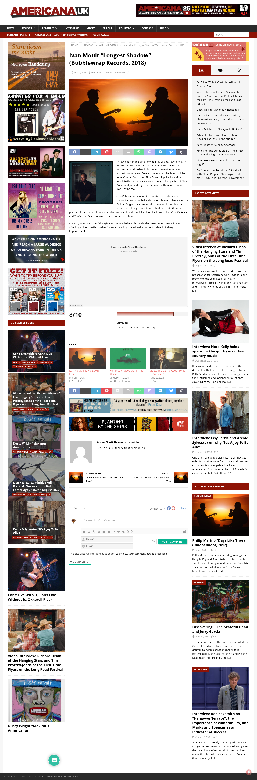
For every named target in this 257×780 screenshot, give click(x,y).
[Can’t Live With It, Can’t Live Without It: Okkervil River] (36, 351)
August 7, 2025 (202, 737)
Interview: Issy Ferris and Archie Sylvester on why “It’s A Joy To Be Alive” (220, 442)
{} (128, 531)
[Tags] (220, 70)
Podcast (147, 28)
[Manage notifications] (249, 772)
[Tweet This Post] (85, 152)
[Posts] (201, 70)
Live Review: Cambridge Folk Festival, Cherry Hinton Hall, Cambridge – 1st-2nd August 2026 (36, 486)
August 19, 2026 (203, 452)
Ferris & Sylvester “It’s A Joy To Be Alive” (35, 531)
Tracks (107, 28)
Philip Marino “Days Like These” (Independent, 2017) (219, 542)
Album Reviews (117, 72)
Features (48, 28)
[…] (194, 290)
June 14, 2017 (202, 549)
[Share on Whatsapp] (139, 152)
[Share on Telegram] (160, 152)
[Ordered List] (103, 532)
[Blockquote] (113, 532)
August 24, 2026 (203, 360)
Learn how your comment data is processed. (142, 553)
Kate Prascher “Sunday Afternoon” (217, 144)
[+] (133, 531)
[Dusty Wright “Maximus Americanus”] (36, 436)
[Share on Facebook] (74, 152)
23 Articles (133, 442)
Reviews (26, 28)
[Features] (220, 601)
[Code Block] (118, 532)
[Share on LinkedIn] (96, 152)
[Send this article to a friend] (117, 152)
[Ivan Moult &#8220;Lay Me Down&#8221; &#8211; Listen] (87, 358)
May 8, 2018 (80, 72)
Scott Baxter (97, 72)
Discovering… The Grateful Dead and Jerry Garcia (220, 629)
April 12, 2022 (202, 636)
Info (163, 28)
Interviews (72, 28)
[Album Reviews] (220, 515)
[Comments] (239, 70)
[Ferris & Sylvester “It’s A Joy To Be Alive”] (36, 522)
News (10, 28)
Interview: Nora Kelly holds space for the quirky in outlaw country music (218, 351)
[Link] (123, 532)
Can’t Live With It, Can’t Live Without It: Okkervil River (32, 355)
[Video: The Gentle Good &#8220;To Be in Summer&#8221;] (168, 358)
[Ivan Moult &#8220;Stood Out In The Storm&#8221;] (128, 358)
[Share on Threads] (181, 152)
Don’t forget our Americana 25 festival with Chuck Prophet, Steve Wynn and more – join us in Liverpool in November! (220, 174)
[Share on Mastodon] (149, 152)
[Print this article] (128, 152)
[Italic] (89, 532)
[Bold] (84, 532)
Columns (125, 28)
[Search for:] (231, 34)
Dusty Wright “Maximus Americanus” (29, 445)
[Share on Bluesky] (171, 152)
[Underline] (94, 532)
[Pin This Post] (106, 152)
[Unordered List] (108, 532)
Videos (91, 28)
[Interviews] (220, 221)
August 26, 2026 (23, 366)
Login (183, 508)
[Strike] (99, 532)
